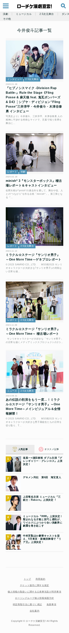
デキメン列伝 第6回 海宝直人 (42, 477)
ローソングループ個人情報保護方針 (34, 598)
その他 (7, 19)
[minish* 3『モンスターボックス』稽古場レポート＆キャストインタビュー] (34, 152)
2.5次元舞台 (46, 14)
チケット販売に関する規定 (34, 585)
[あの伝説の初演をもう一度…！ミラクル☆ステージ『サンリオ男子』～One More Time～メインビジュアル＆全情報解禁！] (34, 371)
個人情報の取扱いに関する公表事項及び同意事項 (34, 591)
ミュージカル (24, 14)
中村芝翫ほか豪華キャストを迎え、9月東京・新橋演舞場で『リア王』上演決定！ (42, 539)
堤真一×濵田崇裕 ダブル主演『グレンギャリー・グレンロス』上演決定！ (42, 461)
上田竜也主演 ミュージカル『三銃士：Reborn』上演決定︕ (42, 498)
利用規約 (40, 579)
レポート (12, 171)
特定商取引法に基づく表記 (27, 604)
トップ (27, 579)
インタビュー (14, 79)
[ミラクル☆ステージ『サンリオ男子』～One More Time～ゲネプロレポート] (34, 226)
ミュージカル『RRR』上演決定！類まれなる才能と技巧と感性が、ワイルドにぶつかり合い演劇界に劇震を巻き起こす (43, 521)
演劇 (5, 14)
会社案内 (34, 610)
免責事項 (51, 604)
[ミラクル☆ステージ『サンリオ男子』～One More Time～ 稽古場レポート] (34, 300)
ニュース (12, 390)
